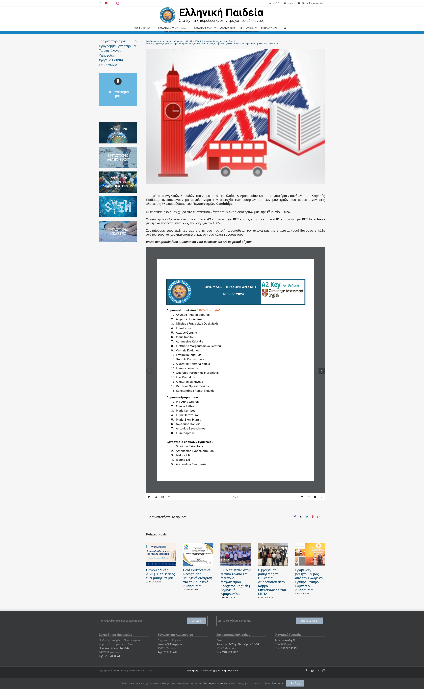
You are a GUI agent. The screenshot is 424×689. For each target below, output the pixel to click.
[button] (285, 27)
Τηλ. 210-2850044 (109, 656)
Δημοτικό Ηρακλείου (203, 44)
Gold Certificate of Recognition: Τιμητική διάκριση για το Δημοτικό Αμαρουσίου (197, 578)
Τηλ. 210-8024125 (168, 652)
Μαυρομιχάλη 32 (285, 640)
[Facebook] (295, 517)
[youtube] (312, 670)
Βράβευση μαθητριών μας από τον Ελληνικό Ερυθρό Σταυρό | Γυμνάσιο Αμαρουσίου (309, 580)
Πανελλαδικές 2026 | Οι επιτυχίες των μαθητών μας (160, 574)
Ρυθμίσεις (277, 683)
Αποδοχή (295, 683)
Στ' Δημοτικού (248, 44)
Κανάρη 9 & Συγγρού (170, 644)
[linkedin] (318, 670)
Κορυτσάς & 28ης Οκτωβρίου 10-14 (237, 644)
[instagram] (323, 670)
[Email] (319, 517)
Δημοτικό (167, 44)
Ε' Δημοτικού (220, 44)
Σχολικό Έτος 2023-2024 (267, 44)
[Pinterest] (313, 517)
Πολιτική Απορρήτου (213, 683)
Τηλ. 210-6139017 (227, 652)
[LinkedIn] (307, 517)
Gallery (161, 554)
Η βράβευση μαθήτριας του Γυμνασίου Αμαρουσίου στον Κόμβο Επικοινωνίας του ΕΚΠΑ (272, 582)
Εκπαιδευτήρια (157, 41)
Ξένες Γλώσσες (234, 44)
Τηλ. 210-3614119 (286, 648)
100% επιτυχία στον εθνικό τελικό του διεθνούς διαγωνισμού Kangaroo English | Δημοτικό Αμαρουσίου (235, 582)
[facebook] (306, 670)
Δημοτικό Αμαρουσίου (183, 44)
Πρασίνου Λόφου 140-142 (114, 648)
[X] (301, 517)
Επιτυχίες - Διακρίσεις (223, 41)
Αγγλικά (158, 44)
